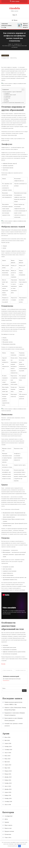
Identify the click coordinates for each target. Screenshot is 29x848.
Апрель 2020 (8, 792)
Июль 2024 (7, 755)
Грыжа (6, 99)
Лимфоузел (7, 93)
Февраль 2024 (8, 771)
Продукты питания (9, 831)
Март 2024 (7, 768)
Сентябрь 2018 (8, 801)
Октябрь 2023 (8, 783)
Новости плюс (8, 828)
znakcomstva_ (13, 57)
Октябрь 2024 (8, 746)
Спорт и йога (8, 837)
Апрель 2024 (8, 764)
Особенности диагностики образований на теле (13, 102)
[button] (22, 89)
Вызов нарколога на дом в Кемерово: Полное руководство (14, 719)
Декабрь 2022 (8, 789)
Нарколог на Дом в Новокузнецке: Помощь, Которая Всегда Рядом (15, 708)
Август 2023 (8, 786)
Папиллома (7, 97)
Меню (15, 20)
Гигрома (7, 100)
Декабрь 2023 (8, 777)
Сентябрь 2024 (8, 749)
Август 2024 (8, 752)
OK (19, 846)
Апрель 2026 (8, 743)
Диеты (6, 819)
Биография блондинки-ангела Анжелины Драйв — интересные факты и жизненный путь (22, 670)
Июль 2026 (7, 737)
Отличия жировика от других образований (12, 91)
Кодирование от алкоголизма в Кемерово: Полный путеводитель (15, 714)
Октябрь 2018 (8, 798)
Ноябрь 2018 (8, 795)
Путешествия (8, 834)
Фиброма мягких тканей (10, 94)
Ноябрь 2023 (8, 780)
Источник (3, 663)
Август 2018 (8, 804)
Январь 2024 (8, 774)
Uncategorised (5, 55)
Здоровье (7, 822)
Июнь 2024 (7, 758)
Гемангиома (7, 96)
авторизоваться (6, 680)
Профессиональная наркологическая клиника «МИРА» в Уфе (13, 703)
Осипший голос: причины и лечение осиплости (14, 724)
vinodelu (14, 8)
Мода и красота (8, 825)
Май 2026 (7, 740)
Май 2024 (7, 761)
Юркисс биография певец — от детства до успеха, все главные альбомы (8, 670)
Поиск (14, 14)
